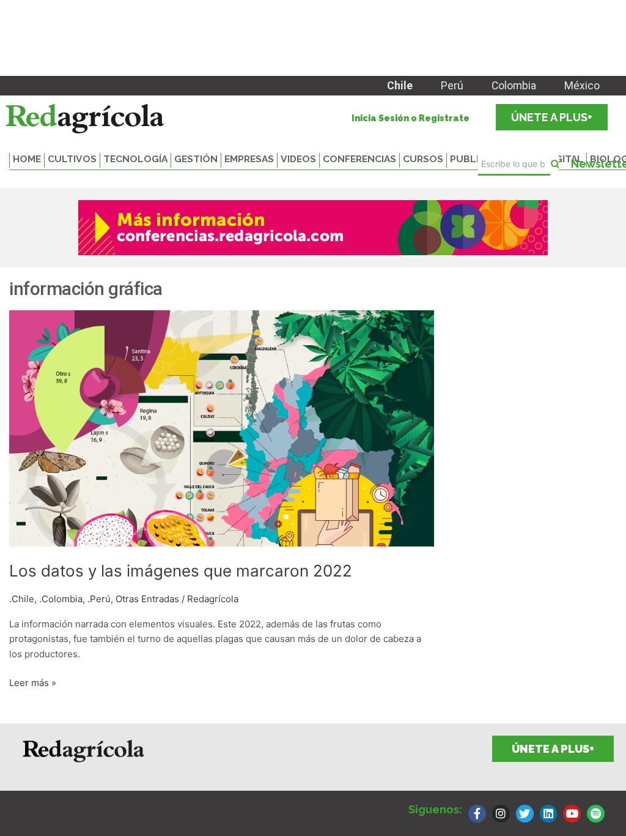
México (582, 86)
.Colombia (61, 599)
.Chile (21, 599)
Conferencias (359, 159)
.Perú (99, 599)
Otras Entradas (147, 599)
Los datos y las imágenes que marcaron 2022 (180, 570)
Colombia (514, 86)
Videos (298, 159)
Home (27, 159)
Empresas (249, 159)
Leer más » (32, 682)
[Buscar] (555, 164)
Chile (400, 86)
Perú (452, 86)
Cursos (423, 159)
